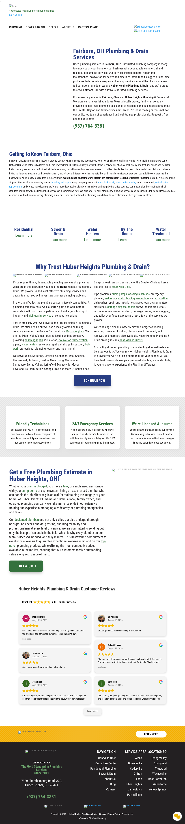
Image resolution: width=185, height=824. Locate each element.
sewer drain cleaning (125, 182)
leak (65, 486)
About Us (110, 779)
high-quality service (40, 315)
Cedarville (136, 768)
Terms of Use (128, 814)
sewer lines (142, 298)
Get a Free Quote (105, 763)
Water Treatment (161, 231)
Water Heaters (92, 231)
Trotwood (161, 768)
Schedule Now (94, 380)
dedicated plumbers (27, 520)
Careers (111, 789)
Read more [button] (26, 639)
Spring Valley (159, 758)
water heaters (29, 344)
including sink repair (61, 182)
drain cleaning (126, 298)
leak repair (111, 298)
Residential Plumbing (103, 768)
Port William (134, 794)
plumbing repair (34, 340)
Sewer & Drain (35, 27)
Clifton (138, 773)
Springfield (160, 763)
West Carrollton (157, 779)
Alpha (138, 758)
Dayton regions (75, 331)
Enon (139, 779)
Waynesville (159, 773)
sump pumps (119, 294)
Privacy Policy (113, 814)
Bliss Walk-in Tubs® (131, 340)
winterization (80, 340)
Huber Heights (133, 784)
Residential (23, 229)
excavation (65, 340)
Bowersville (135, 763)
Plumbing (15, 27)
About (66, 27)
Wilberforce (160, 784)
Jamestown (135, 789)
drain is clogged (37, 486)
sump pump (29, 491)
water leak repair (106, 182)
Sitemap (102, 814)
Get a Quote (27, 566)
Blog (113, 784)
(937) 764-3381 (16, 14)
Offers (53, 27)
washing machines (139, 294)
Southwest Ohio (121, 287)
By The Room (127, 231)
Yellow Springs (158, 789)
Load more (92, 711)
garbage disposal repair (121, 307)
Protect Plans (88, 27)
